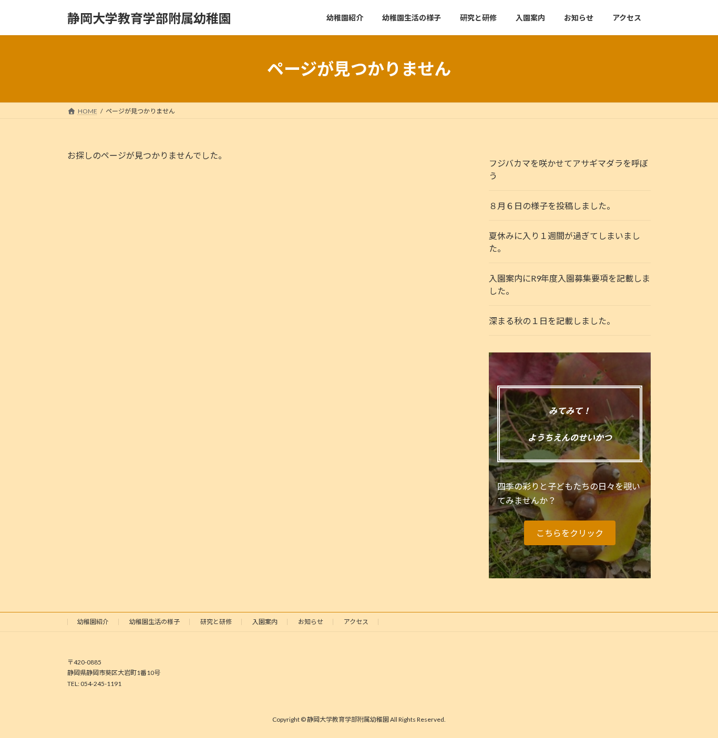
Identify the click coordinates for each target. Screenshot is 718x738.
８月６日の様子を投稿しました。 (552, 206)
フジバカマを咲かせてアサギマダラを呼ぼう (568, 169)
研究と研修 (216, 622)
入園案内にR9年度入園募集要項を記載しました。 (569, 284)
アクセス (356, 622)
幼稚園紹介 (93, 622)
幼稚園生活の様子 (154, 622)
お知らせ (310, 622)
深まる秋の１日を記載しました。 (552, 321)
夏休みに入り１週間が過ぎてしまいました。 (564, 242)
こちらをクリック (569, 533)
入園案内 (265, 622)
